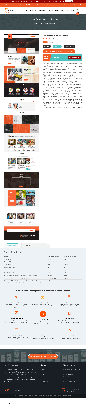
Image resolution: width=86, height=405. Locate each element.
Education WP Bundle (69, 381)
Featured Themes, (57, 107)
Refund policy (42, 395)
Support (44, 372)
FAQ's (43, 374)
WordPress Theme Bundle (20, 283)
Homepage (34, 23)
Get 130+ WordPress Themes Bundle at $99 (59, 51)
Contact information (66, 395)
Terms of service (57, 395)
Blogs (43, 369)
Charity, (51, 107)
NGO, (70, 107)
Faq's (43, 246)
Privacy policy (49, 395)
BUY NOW (46, 46)
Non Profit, (74, 107)
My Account (45, 376)
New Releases (67, 379)
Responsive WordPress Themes (50, 109)
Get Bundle (69, 1)
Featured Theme (68, 376)
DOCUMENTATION (69, 46)
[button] (77, 10)
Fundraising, (66, 107)
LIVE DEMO (57, 46)
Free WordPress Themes (70, 374)
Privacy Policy (45, 381)
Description (12, 246)
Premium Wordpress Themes (71, 372)
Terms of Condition (46, 379)
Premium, (80, 107)
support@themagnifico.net (74, 389)
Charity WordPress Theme (47, 23)
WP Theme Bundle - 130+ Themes (72, 369)
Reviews (29, 246)
